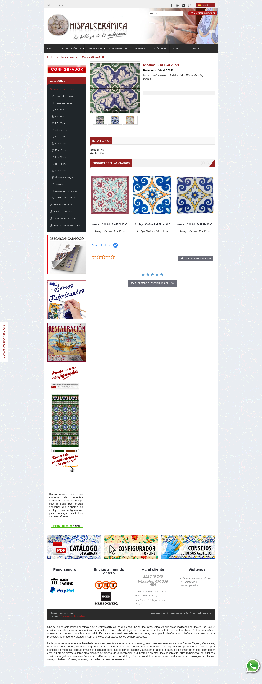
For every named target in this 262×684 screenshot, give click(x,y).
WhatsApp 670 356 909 (153, 583)
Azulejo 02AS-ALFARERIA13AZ (195, 224)
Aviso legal (195, 612)
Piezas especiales (63, 102)
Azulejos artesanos (67, 57)
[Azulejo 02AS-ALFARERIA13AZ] (195, 195)
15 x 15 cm (60, 163)
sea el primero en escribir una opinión (152, 283)
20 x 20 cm (60, 170)
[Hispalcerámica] (87, 25)
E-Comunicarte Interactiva (72, 616)
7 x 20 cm (59, 116)
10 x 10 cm (60, 136)
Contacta (206, 612)
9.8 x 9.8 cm (61, 129)
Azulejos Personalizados (67, 225)
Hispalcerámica (157, 612)
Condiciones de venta (177, 612)
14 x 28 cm (60, 156)
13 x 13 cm (60, 150)
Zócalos (59, 184)
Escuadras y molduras (66, 190)
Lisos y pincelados (64, 96)
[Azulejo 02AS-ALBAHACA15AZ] (110, 195)
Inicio (50, 57)
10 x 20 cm (60, 143)
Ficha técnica (101, 140)
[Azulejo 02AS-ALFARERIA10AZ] (152, 195)
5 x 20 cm (59, 109)
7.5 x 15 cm (60, 123)
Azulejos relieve (62, 204)
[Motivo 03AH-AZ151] (100, 120)
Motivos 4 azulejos (64, 177)
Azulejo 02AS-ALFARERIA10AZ (152, 224)
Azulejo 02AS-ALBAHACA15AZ (110, 224)
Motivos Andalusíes (64, 218)
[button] (195, 258)
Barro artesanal (63, 211)
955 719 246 (153, 576)
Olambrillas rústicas (65, 197)
